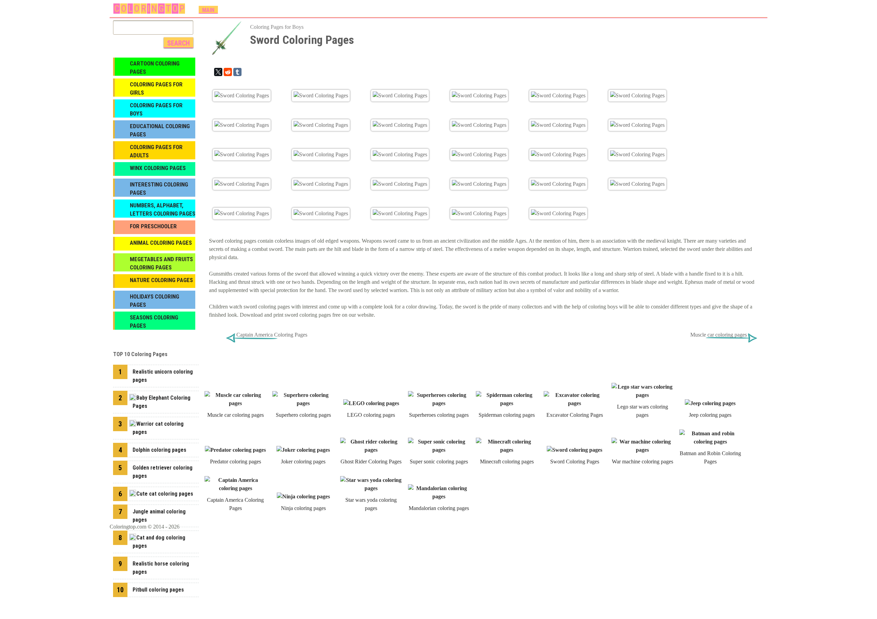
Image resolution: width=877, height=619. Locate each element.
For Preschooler (153, 226)
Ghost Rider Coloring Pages (371, 461)
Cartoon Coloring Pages (155, 67)
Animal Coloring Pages (161, 242)
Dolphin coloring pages (159, 450)
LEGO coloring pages (371, 415)
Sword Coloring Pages (574, 461)
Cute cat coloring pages (164, 493)
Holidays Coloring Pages (154, 300)
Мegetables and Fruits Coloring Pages (161, 263)
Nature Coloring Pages (161, 280)
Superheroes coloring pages (439, 415)
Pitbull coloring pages (158, 589)
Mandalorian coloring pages (439, 508)
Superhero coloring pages (303, 415)
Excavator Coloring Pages (574, 415)
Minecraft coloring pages (507, 461)
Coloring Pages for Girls (156, 88)
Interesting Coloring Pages (159, 188)
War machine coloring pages (642, 461)
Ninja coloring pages (303, 508)
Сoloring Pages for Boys (277, 27)
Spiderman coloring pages (507, 415)
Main (208, 10)
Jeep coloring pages (710, 415)
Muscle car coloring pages (718, 335)
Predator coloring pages (235, 461)
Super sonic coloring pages (439, 461)
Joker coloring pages (303, 461)
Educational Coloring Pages (160, 130)
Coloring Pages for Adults (156, 151)
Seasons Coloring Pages (154, 321)
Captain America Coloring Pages (271, 335)
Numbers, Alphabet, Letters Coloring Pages (162, 209)
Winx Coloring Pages (158, 168)
